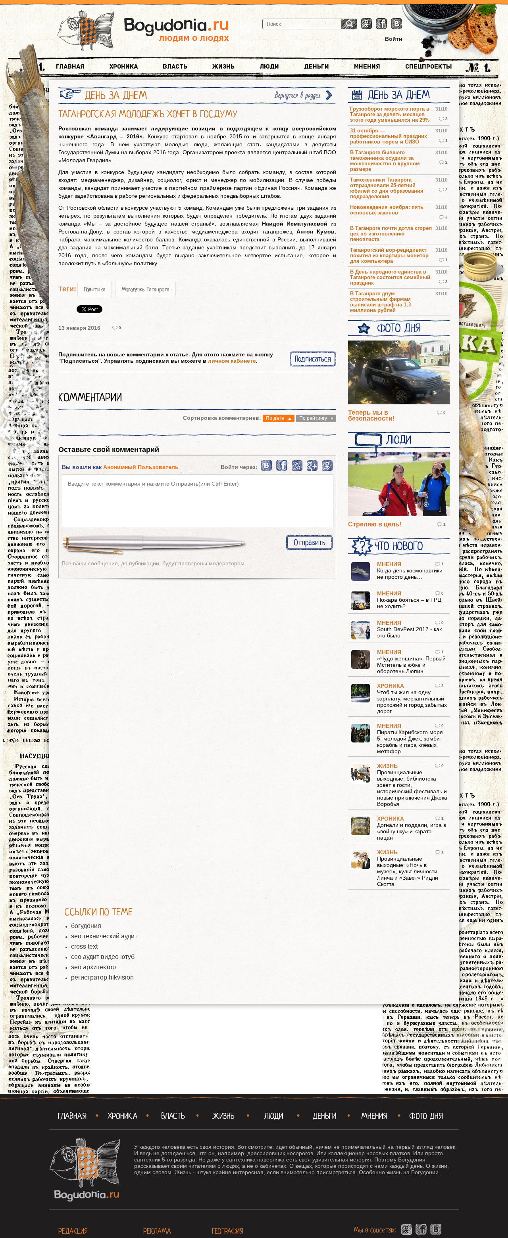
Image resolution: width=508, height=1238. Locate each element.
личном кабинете (232, 361)
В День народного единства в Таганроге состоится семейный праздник (390, 277)
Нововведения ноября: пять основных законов (386, 210)
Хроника (124, 67)
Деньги (316, 67)
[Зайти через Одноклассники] (327, 469)
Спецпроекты (428, 67)
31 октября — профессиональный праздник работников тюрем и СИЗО (388, 136)
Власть (175, 67)
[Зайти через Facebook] (282, 469)
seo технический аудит (104, 936)
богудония (86, 925)
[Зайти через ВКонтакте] (267, 469)
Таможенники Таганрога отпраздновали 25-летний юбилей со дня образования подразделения (386, 188)
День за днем (399, 95)
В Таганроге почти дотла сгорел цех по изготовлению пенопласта (391, 234)
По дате (275, 418)
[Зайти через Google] (312, 469)
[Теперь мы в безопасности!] (399, 373)
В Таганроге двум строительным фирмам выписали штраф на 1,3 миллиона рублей (380, 302)
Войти (393, 39)
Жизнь (223, 67)
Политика (95, 289)
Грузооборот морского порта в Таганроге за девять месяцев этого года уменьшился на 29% (390, 114)
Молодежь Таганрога (145, 289)
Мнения (367, 67)
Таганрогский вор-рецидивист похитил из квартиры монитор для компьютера (389, 255)
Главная (70, 67)
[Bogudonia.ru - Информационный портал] (143, 31)
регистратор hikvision (102, 977)
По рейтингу (313, 418)
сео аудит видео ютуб (103, 956)
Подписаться (313, 359)
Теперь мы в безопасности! (371, 415)
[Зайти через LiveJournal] (297, 469)
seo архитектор (93, 967)
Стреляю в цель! (374, 524)
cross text (84, 946)
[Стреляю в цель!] (399, 484)
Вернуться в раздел (297, 95)
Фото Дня (398, 328)
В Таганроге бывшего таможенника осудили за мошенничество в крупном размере (385, 161)
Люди (269, 67)
